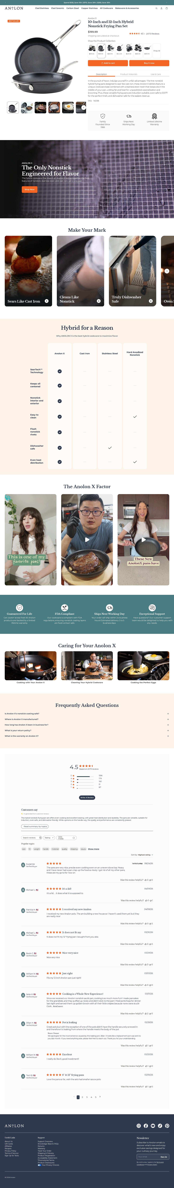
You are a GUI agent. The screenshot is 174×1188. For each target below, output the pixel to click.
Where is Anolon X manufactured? (21, 719)
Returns (41, 1146)
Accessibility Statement (47, 1158)
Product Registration (46, 1156)
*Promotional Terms (46, 1160)
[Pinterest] (167, 1126)
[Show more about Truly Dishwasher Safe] (150, 301)
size (23, 849)
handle (46, 849)
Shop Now (30, 189)
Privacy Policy (10, 1151)
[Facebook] (146, 1126)
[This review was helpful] (146, 1013)
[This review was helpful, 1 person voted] (146, 1046)
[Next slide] (166, 2)
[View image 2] (27, 107)
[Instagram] (139, 1126)
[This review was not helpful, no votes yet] (150, 880)
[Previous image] (7, 107)
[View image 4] (54, 107)
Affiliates (8, 1146)
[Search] (156, 8)
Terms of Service (11, 1153)
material (55, 849)
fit (30, 849)
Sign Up (164, 1157)
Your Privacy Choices (50, 1165)
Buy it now (149, 63)
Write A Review (87, 798)
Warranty (41, 1148)
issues (83, 849)
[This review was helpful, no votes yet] (145, 880)
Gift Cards (9, 1144)
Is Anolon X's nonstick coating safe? (22, 714)
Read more (58, 1006)
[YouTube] (153, 1126)
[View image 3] (40, 107)
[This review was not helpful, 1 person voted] (151, 900)
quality (64, 849)
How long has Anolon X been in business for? (26, 725)
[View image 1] (13, 107)
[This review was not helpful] (150, 923)
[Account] (161, 8)
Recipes (8, 1148)
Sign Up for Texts (12, 1156)
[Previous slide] (5, 2)
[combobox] (49, 838)
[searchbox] (29, 838)
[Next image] (83, 107)
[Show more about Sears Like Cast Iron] (46, 301)
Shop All (156, 51)
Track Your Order (44, 1151)
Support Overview (45, 1141)
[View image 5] (68, 107)
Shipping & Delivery (46, 1153)
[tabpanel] (128, 90)
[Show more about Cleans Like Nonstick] (98, 301)
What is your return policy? (18, 730)
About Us (8, 1141)
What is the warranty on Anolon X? (21, 736)
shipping (74, 849)
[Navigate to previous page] (74, 1096)
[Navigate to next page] (100, 1096)
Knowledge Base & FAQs (48, 1144)
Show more (93, 849)
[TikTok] (160, 1126)
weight (37, 849)
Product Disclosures (46, 1163)
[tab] (101, 74)
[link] (144, 33)
